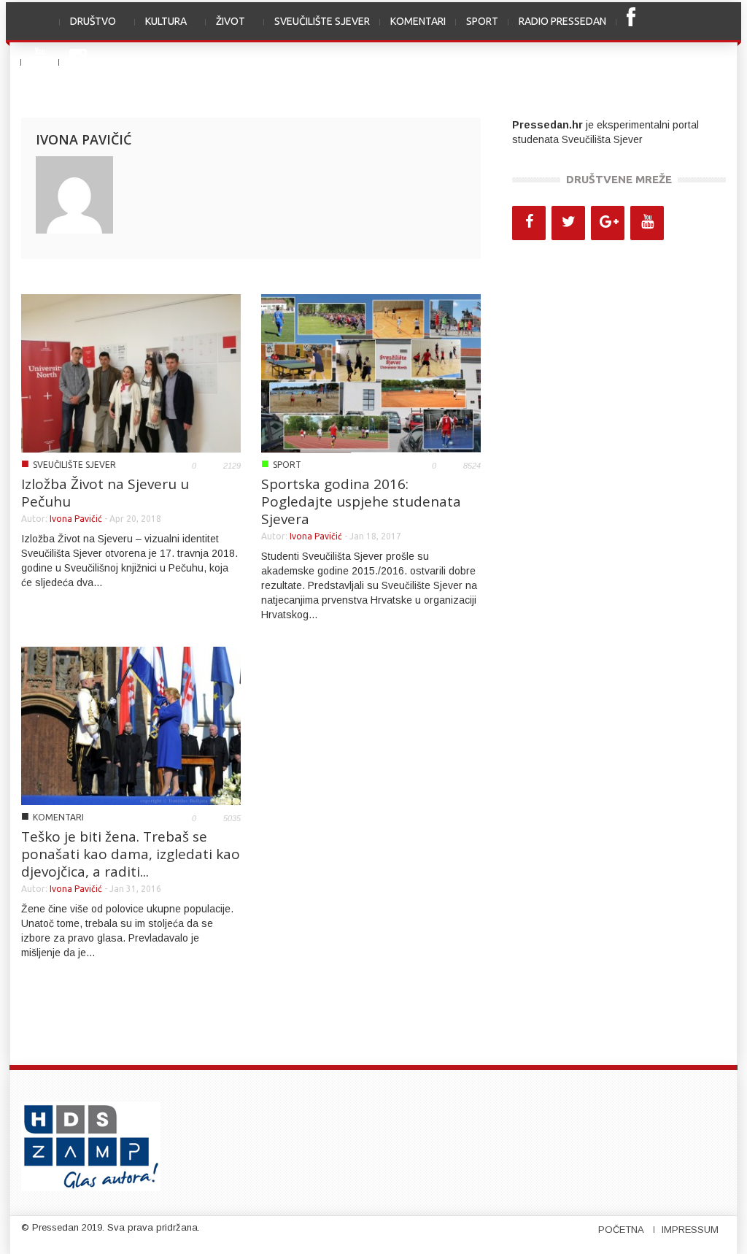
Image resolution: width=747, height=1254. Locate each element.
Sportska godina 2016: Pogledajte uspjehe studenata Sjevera (361, 501)
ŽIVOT (225, 28)
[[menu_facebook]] (631, 22)
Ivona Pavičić (76, 518)
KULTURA (161, 28)
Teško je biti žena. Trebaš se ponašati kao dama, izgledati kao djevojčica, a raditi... (130, 854)
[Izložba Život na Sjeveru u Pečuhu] (131, 372)
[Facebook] (529, 223)
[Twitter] (568, 223)
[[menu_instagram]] (78, 62)
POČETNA (621, 1229)
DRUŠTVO (88, 28)
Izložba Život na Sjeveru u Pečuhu (105, 492)
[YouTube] (647, 223)
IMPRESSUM (690, 1229)
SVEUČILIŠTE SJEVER (322, 21)
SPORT (482, 21)
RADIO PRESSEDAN (562, 21)
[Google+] (607, 223)
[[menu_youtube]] (40, 62)
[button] (710, 21)
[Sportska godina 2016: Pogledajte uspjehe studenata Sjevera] (371, 372)
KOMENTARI (418, 21)
